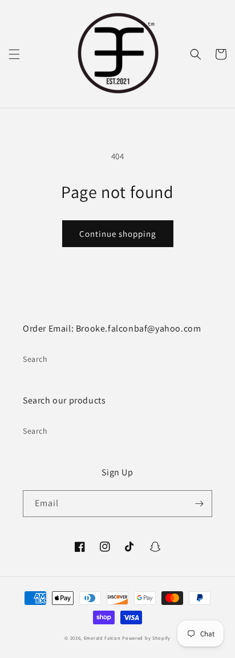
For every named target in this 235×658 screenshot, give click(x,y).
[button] (14, 54)
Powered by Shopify (146, 638)
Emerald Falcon (103, 638)
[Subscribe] (199, 503)
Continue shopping (117, 233)
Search (35, 359)
